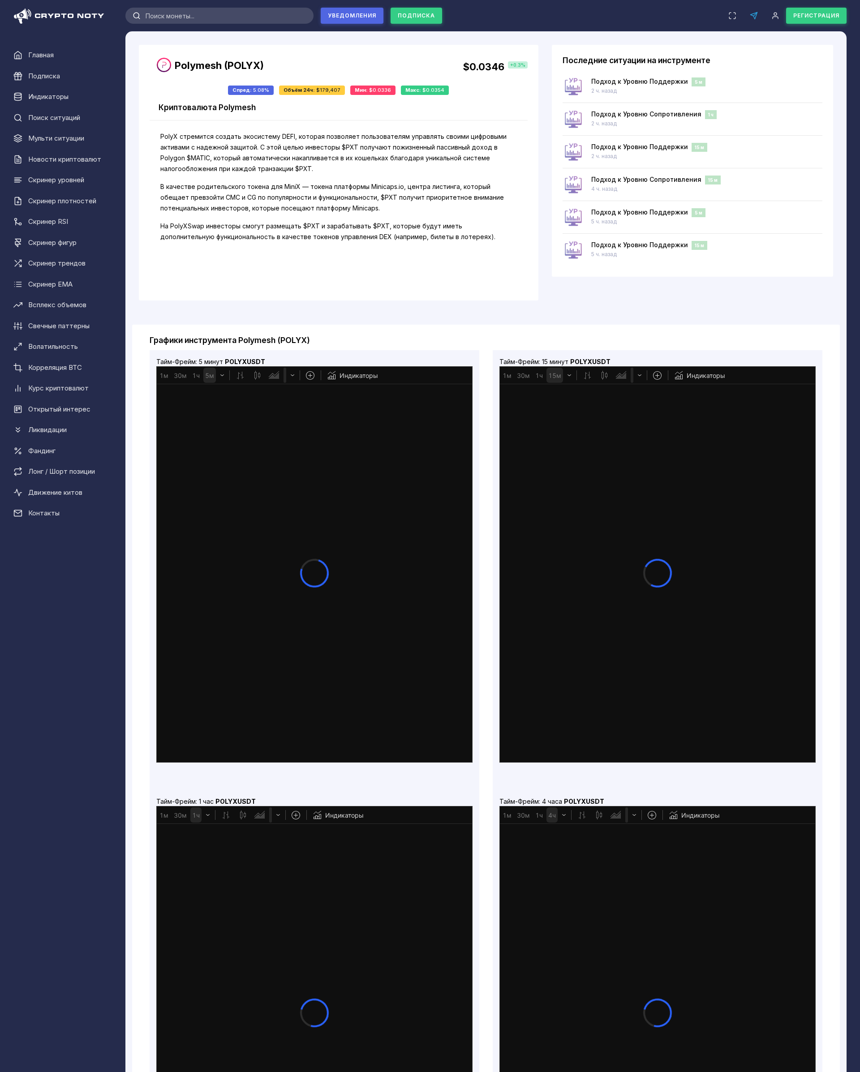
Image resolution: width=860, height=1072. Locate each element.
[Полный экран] (732, 15)
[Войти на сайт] (775, 15)
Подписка (416, 15)
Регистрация (816, 15)
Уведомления (352, 15)
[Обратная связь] (754, 15)
